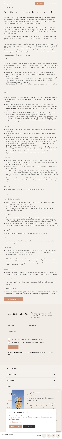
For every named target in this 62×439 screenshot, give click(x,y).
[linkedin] (53, 436)
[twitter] (49, 436)
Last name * (32, 325)
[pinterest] (58, 436)
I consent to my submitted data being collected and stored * (27, 342)
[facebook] (44, 436)
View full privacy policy (15, 422)
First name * (11, 325)
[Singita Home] (10, 3)
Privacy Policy (43, 352)
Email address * (12, 331)
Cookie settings (29, 426)
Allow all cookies (16, 426)
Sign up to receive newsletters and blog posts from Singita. (27, 339)
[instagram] (9, 404)
